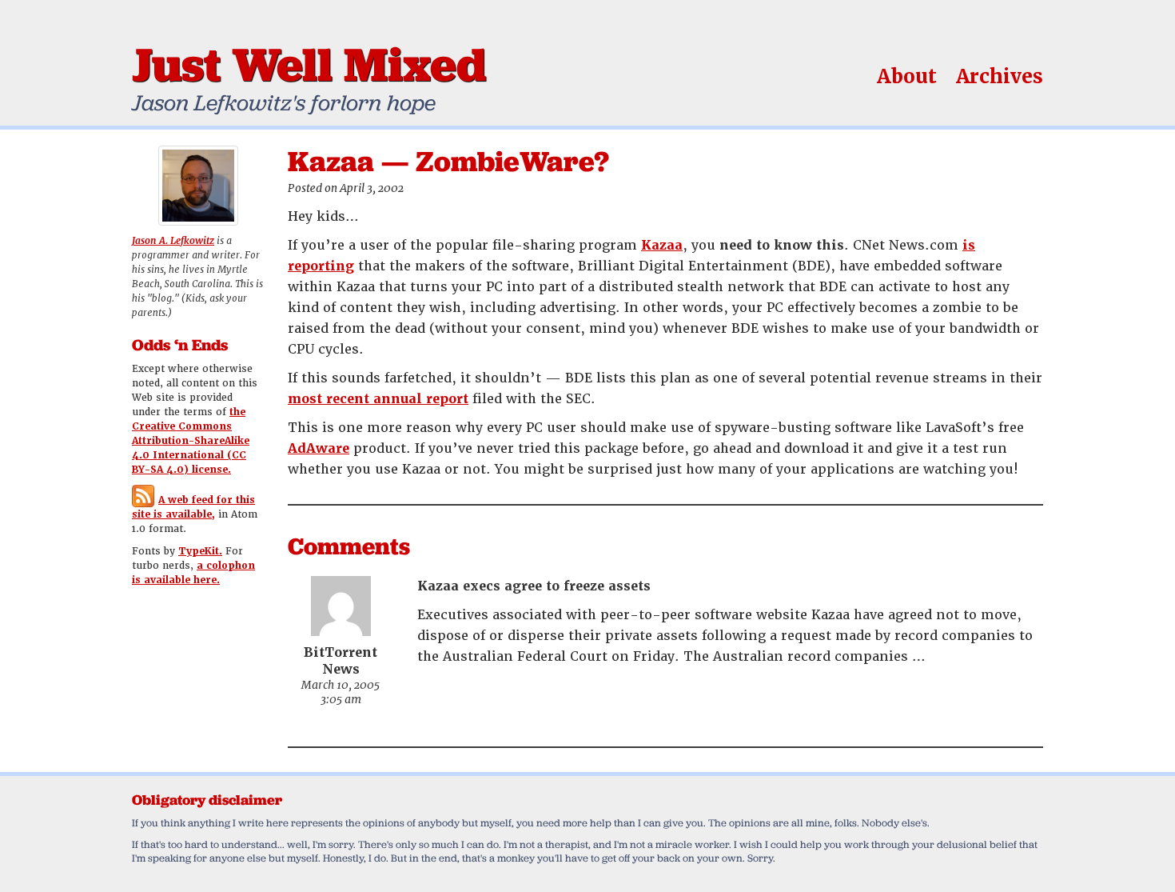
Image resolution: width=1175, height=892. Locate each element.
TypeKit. (200, 551)
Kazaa (662, 245)
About (907, 76)
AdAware (318, 448)
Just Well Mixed (309, 64)
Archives (999, 76)
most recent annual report (378, 398)
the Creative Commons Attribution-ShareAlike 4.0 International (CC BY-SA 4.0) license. (190, 441)
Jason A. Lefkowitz (173, 240)
